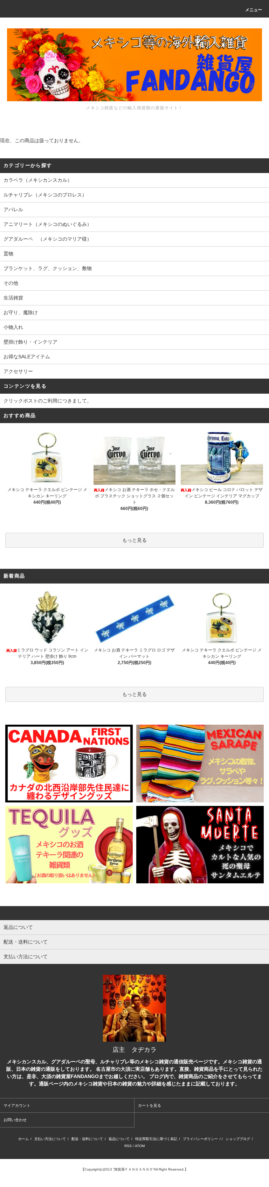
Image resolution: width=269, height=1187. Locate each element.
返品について (119, 1139)
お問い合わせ (15, 1120)
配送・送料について (87, 1139)
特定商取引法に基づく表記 (156, 1139)
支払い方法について (50, 1139)
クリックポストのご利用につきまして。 (48, 400)
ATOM (140, 1146)
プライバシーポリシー (200, 1139)
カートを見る (149, 1105)
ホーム (23, 1139)
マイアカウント (17, 1105)
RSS (128, 1146)
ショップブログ (238, 1139)
